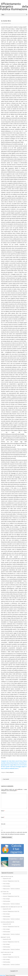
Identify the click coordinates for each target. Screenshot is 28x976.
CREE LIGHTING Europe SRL (7, 876)
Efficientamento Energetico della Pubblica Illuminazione (14, 6)
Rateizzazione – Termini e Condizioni (11, 888)
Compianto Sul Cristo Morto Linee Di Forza (11, 761)
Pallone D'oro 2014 (17, 764)
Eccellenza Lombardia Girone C (11, 768)
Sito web (3, 824)
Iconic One (2, 975)
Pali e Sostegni (6, 883)
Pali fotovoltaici (6, 886)
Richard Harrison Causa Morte (17, 763)
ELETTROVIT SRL (5, 891)
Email (2, 817)
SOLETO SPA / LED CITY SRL (7, 952)
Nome (3, 810)
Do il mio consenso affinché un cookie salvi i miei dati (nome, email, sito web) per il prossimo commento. (14, 833)
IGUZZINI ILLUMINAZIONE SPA (7, 922)
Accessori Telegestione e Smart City (11, 881)
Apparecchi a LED (7, 878)
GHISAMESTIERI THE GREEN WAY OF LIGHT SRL (11, 906)
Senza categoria (10, 772)
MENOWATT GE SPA (5, 937)
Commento (3, 793)
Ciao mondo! (5, 779)
